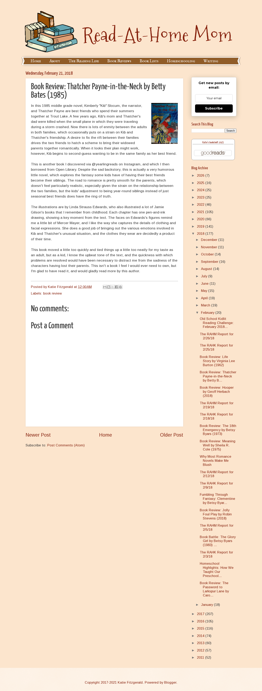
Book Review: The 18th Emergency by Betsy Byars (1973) (218, 430)
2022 (201, 205)
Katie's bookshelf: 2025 (213, 142)
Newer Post (38, 435)
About (54, 61)
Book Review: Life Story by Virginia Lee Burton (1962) (217, 361)
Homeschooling (181, 61)
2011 (201, 657)
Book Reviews (119, 61)
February (208, 313)
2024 (201, 190)
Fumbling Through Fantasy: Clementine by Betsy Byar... (217, 499)
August (207, 269)
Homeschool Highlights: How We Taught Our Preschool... (217, 570)
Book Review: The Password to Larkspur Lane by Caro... (214, 589)
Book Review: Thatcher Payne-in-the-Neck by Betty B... (218, 376)
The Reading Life (84, 61)
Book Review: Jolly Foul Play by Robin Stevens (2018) (216, 514)
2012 (201, 650)
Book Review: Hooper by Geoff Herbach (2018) (217, 392)
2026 (201, 175)
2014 (201, 636)
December (209, 240)
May (204, 291)
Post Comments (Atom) (66, 445)
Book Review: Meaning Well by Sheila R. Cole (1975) (217, 445)
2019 (201, 226)
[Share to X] (113, 287)
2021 (201, 212)
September (210, 262)
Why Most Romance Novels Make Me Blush (215, 461)
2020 (201, 219)
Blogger (170, 682)
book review (52, 293)
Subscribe (214, 108)
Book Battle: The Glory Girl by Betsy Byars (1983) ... (218, 541)
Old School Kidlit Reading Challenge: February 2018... (217, 323)
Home (35, 61)
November (209, 247)
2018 (201, 234)
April (205, 298)
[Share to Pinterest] (120, 287)
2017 (201, 614)
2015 (201, 628)
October (208, 254)
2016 (201, 621)
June (205, 284)
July (204, 276)
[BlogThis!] (109, 287)
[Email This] (105, 287)
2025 (201, 183)
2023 (201, 197)
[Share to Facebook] (116, 287)
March (206, 305)
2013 (201, 643)
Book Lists (149, 61)
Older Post (171, 435)
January (207, 605)
